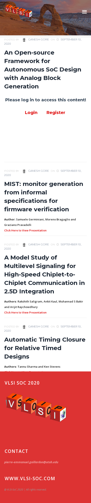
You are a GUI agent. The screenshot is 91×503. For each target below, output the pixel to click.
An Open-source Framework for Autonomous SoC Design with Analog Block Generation (42, 69)
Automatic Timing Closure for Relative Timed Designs (44, 348)
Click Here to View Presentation (25, 230)
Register (56, 112)
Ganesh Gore (38, 39)
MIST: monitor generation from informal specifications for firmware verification (43, 196)
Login (31, 112)
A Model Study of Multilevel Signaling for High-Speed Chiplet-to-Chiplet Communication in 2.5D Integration (44, 274)
